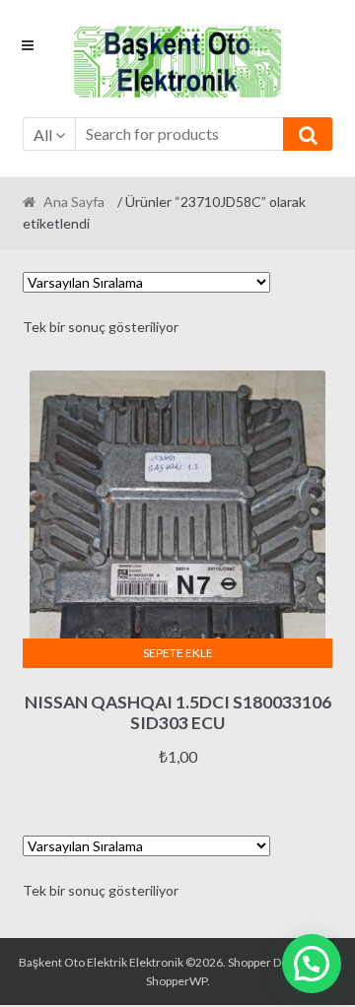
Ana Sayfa (74, 201)
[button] (311, 963)
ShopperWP (176, 980)
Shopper (249, 962)
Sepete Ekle (178, 652)
